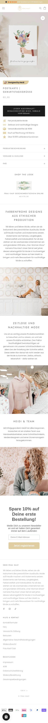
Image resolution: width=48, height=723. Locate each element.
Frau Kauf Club (9, 648)
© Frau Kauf (24, 696)
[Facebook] (4, 608)
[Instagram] (10, 608)
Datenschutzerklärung (13, 670)
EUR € (23, 690)
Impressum (8, 662)
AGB (5, 666)
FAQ (5, 163)
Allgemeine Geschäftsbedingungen (19, 639)
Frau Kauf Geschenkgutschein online (24, 193)
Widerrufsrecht (9, 644)
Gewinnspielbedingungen (14, 679)
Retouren (7, 635)
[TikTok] (15, 608)
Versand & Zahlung (13, 156)
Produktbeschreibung (14, 148)
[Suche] (40, 8)
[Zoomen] (43, 18)
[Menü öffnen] (3, 8)
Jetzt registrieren (24, 545)
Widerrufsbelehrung (12, 675)
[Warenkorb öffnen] (45, 8)
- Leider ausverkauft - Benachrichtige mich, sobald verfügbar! (24, 111)
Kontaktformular (10, 622)
